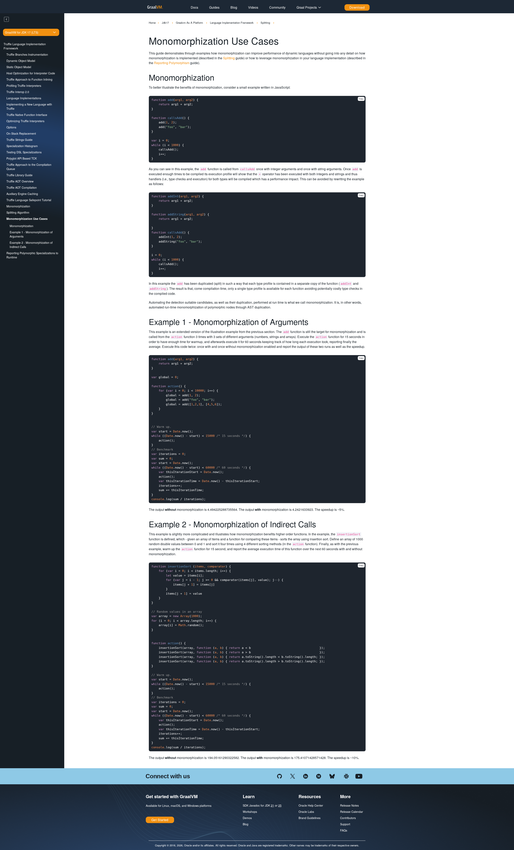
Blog (233, 7)
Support (345, 824)
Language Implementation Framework (232, 23)
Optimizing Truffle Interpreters (25, 121)
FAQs (343, 830)
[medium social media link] (318, 775)
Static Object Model (18, 67)
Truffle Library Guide (19, 175)
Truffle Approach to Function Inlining (29, 79)
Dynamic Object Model (20, 61)
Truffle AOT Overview (20, 181)
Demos (247, 818)
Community (277, 7)
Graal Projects (307, 7)
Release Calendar (351, 812)
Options (11, 127)
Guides (214, 7)
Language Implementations (23, 98)
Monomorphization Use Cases (27, 219)
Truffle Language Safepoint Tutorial (28, 200)
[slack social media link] (346, 775)
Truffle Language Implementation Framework (25, 46)
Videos (253, 7)
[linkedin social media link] (305, 775)
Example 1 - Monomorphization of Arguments (31, 234)
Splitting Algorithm (17, 212)
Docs (194, 7)
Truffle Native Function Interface (26, 115)
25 (279, 805)
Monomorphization (18, 206)
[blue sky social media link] (332, 775)
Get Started (159, 819)
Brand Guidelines (309, 818)
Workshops (250, 812)
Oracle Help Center (311, 805)
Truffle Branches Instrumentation (27, 54)
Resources (310, 796)
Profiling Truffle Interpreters (23, 86)
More (345, 796)
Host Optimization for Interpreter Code (30, 73)
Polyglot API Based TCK (21, 158)
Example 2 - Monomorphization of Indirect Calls (31, 245)
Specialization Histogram (22, 146)
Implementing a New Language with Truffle (29, 106)
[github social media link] (279, 775)
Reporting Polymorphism (171, 62)
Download (357, 7)
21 (272, 805)
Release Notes (349, 805)
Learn (249, 796)
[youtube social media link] (358, 775)
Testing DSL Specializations (24, 152)
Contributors (348, 818)
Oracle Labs (306, 812)
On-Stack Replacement (21, 133)
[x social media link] (292, 775)
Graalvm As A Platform (190, 23)
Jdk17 (166, 23)
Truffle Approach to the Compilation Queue (28, 167)
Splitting (266, 23)
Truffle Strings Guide (19, 140)
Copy (361, 99)
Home (152, 23)
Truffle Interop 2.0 (17, 92)
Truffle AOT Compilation (21, 187)
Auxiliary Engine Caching (22, 194)
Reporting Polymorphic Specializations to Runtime (32, 255)
